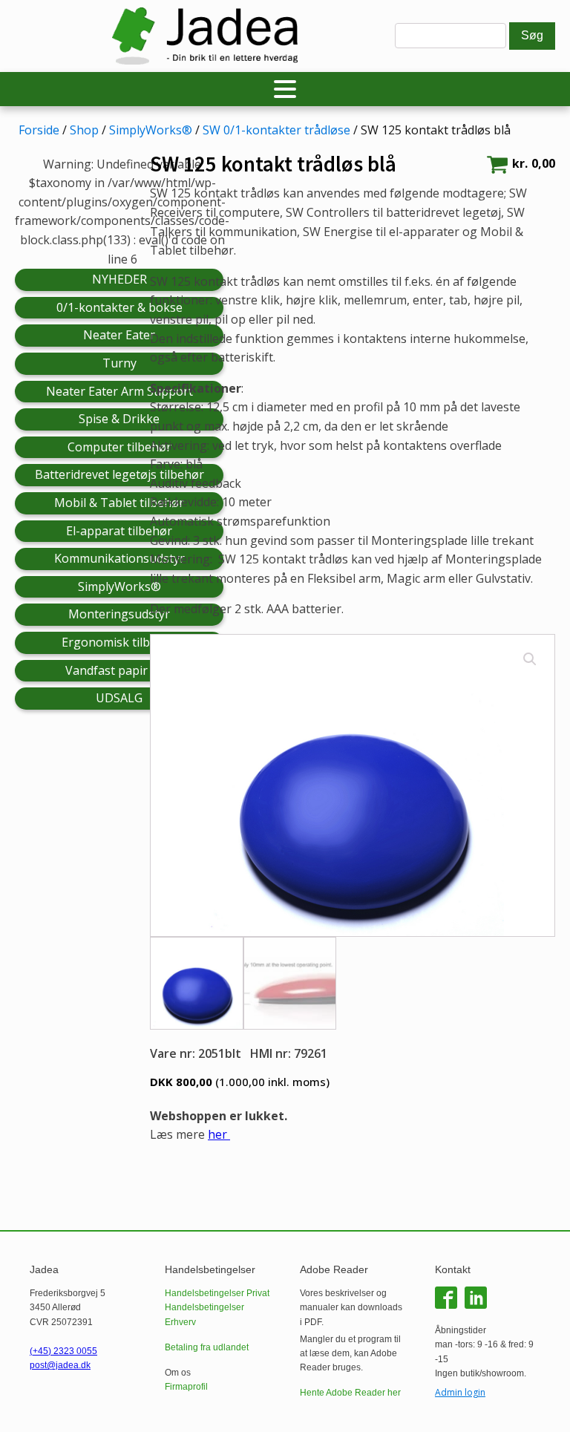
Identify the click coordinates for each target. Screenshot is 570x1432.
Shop (84, 130)
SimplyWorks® (150, 130)
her (219, 1134)
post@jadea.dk (60, 1365)
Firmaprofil (186, 1387)
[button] (530, 659)
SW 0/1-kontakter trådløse (276, 130)
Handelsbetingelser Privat (217, 1293)
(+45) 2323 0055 (63, 1351)
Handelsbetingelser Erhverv (204, 1314)
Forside (39, 130)
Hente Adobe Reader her (350, 1392)
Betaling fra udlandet (207, 1347)
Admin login (460, 1392)
